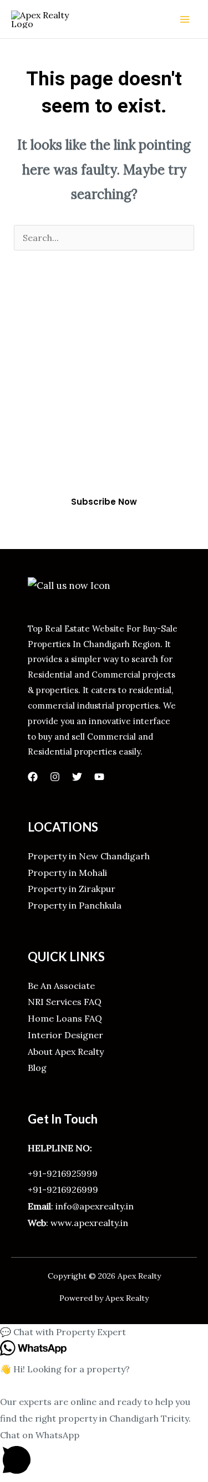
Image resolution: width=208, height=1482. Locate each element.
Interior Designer (65, 1034)
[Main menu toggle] (185, 19)
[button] (104, 1332)
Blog (37, 1067)
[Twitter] (77, 777)
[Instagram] (55, 777)
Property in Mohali (67, 872)
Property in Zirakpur (71, 888)
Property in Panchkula (74, 905)
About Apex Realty (66, 1051)
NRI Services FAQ (65, 1001)
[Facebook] (33, 777)
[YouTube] (99, 777)
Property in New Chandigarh (89, 855)
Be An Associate (61, 985)
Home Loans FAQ (65, 1018)
